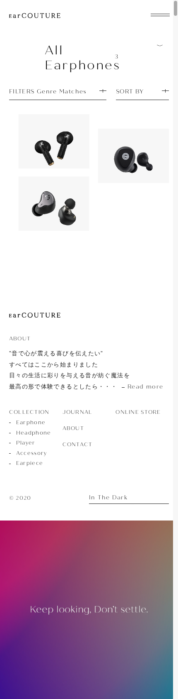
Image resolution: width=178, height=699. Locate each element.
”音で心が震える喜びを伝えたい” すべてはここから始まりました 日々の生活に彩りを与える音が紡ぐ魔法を (86, 370)
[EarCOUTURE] (34, 316)
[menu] (160, 14)
